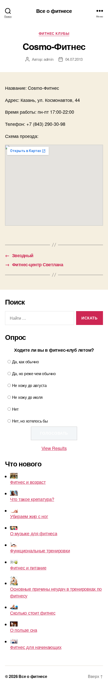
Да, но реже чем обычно (34, 373)
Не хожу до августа (29, 385)
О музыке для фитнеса (33, 533)
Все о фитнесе (54, 10)
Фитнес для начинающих (35, 647)
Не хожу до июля (27, 397)
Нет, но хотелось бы (30, 421)
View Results (54, 448)
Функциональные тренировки (40, 550)
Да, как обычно (25, 362)
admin (48, 59)
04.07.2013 (74, 59)
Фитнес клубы (54, 33)
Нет (15, 409)
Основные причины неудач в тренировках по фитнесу (56, 592)
